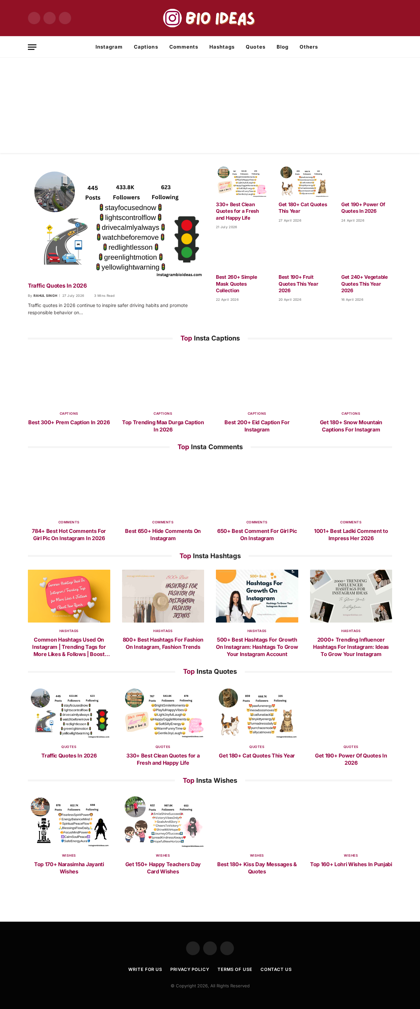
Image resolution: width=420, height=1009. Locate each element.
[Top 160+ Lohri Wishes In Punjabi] (351, 820)
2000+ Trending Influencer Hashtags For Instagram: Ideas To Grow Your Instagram (351, 646)
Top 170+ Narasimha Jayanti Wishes (69, 868)
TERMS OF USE (235, 969)
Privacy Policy (189, 969)
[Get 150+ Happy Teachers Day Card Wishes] (163, 820)
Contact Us (276, 969)
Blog (282, 47)
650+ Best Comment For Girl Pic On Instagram (257, 534)
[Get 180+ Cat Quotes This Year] (304, 181)
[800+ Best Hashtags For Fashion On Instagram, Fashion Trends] (163, 596)
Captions (146, 47)
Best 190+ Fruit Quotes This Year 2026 (298, 284)
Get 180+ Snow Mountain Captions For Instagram (351, 426)
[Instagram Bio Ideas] (210, 18)
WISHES (69, 855)
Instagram (109, 47)
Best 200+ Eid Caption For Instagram (256, 426)
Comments (183, 47)
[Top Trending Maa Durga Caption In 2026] (163, 378)
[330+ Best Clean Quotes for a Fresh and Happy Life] (241, 181)
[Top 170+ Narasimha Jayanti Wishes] (69, 820)
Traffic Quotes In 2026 (57, 285)
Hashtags (222, 47)
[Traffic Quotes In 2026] (116, 221)
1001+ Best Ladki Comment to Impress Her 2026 (351, 534)
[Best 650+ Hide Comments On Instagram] (163, 487)
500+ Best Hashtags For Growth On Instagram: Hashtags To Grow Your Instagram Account (257, 646)
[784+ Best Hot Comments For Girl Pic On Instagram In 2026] (69, 487)
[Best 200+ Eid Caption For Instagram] (257, 378)
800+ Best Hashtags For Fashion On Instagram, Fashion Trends (163, 643)
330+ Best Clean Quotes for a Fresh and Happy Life (237, 211)
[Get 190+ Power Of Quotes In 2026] (366, 181)
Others (309, 47)
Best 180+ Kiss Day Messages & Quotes (257, 868)
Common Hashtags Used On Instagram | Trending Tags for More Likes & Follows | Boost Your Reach (69, 647)
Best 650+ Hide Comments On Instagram (163, 534)
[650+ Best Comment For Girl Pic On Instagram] (257, 487)
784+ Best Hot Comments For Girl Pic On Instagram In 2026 (69, 534)
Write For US (145, 969)
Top (210, 338)
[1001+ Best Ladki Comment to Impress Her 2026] (351, 487)
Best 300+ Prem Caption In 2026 (69, 422)
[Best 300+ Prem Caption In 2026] (69, 378)
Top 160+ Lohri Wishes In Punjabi (351, 864)
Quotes (255, 47)
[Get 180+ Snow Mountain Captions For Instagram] (351, 378)
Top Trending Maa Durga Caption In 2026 (163, 426)
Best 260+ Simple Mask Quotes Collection (236, 284)
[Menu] (32, 47)
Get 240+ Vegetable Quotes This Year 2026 (364, 284)
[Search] (389, 47)
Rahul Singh (45, 295)
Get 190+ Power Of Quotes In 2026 (363, 207)
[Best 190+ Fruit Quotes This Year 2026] (304, 253)
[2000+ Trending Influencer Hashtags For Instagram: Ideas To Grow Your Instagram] (351, 596)
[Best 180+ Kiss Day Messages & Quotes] (257, 820)
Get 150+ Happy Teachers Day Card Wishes (163, 868)
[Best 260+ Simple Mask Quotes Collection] (241, 253)
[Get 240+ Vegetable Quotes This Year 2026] (366, 253)
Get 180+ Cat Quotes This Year (303, 207)
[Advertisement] (210, 107)
